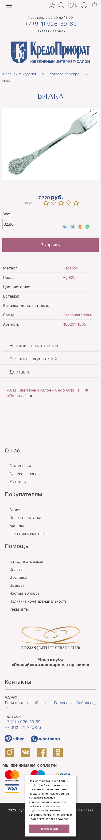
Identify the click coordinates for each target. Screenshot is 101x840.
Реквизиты (19, 609)
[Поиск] (61, 5)
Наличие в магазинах (33, 345)
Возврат (16, 585)
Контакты (18, 481)
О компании (20, 465)
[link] (64, 226)
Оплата (16, 569)
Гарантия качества (26, 533)
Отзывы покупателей (33, 359)
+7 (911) (22, 721)
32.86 (9, 224)
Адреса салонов (24, 473)
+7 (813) (23, 727)
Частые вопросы (24, 593)
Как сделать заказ (26, 561)
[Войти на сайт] (84, 5)
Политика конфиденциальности (38, 601)
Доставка (20, 372)
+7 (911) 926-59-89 (51, 24)
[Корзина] (94, 5)
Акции (14, 509)
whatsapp (49, 738)
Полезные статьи (25, 517)
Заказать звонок (50, 31)
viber (18, 738)
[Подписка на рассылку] (52, 5)
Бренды (16, 525)
